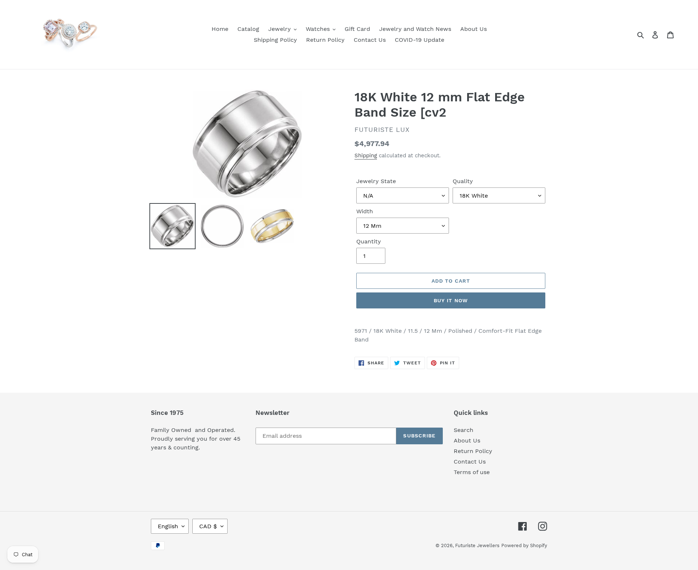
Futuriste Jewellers (477, 545)
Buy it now (451, 300)
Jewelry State (376, 181)
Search (463, 430)
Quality (463, 181)
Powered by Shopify (524, 545)
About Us (467, 440)
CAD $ (208, 526)
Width (364, 211)
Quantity (368, 241)
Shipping (365, 155)
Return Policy (473, 451)
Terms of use (472, 472)
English (168, 526)
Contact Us (470, 461)
